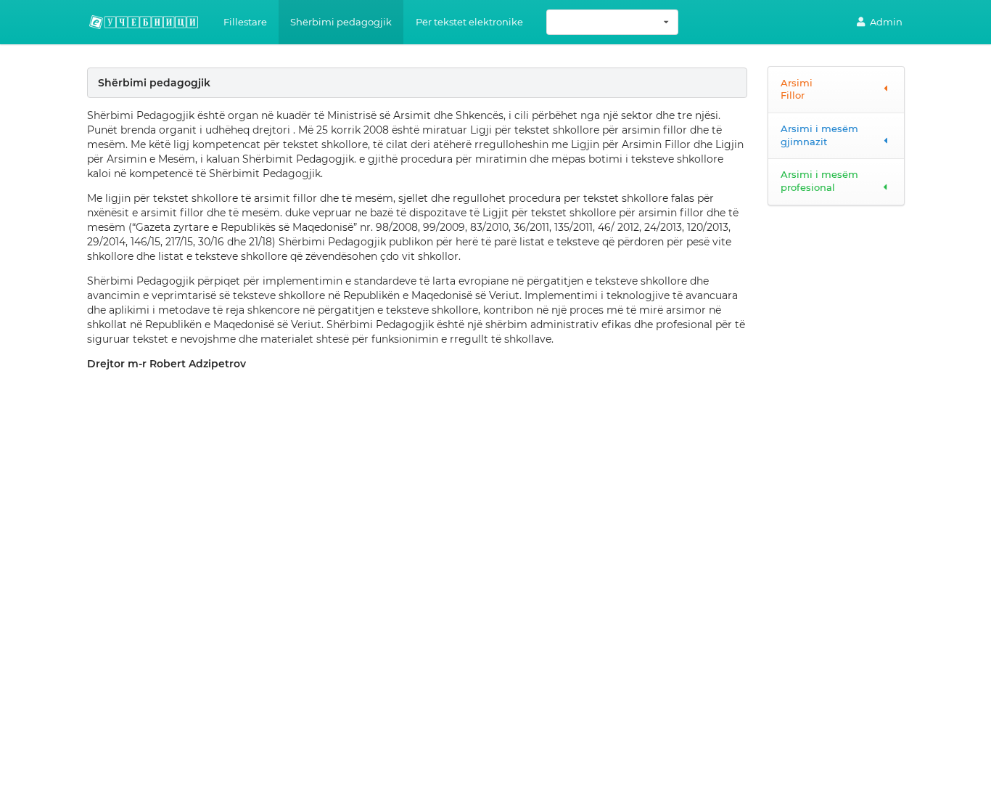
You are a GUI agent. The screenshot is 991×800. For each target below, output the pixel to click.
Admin (886, 22)
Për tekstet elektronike (469, 22)
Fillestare (245, 22)
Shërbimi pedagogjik (341, 22)
